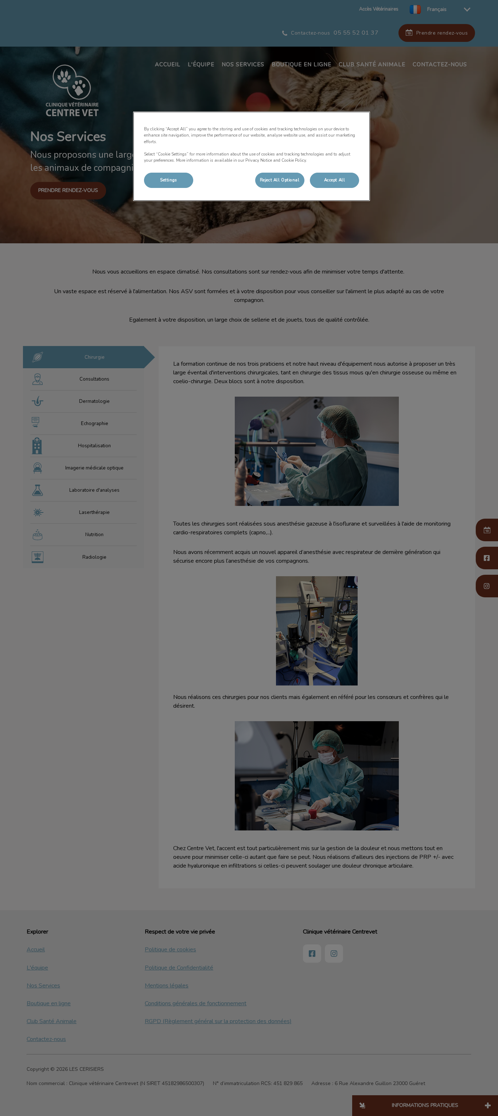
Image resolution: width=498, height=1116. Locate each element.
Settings (168, 180)
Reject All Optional (280, 180)
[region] (251, 156)
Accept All (334, 180)
